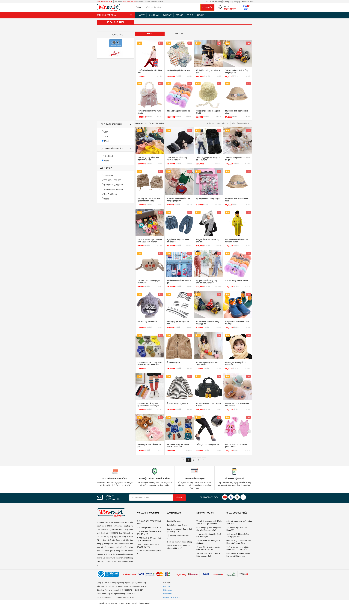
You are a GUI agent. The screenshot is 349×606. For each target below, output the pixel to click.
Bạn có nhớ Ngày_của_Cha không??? (236, 529)
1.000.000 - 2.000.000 (113, 185)
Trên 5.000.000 (110, 194)
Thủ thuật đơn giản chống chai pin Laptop (208, 541)
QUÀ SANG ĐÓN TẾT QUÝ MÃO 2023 (149, 522)
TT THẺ (190, 15)
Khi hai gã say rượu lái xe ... (177, 525)
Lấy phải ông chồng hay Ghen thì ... (179, 536)
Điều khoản (167, 590)
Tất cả (106, 141)
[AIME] (115, 53)
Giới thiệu (166, 586)
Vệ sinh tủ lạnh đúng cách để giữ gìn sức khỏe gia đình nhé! (209, 522)
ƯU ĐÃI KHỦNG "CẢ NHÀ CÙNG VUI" (149, 552)
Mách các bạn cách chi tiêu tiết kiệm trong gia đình (208, 554)
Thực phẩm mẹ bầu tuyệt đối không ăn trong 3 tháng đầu (237, 548)
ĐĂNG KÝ (179, 497)
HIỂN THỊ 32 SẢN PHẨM (216, 124)
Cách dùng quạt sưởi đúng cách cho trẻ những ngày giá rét (208, 529)
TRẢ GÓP (179, 15)
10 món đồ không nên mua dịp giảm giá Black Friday (208, 548)
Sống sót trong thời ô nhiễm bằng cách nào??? (239, 522)
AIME (105, 136)
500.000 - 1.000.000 (112, 180)
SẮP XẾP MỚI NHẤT (239, 124)
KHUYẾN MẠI (154, 15)
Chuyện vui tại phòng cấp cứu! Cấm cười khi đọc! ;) (178, 547)
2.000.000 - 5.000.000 (113, 189)
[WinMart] (115, 512)
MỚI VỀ (142, 15)
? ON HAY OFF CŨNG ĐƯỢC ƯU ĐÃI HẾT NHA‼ (149, 532)
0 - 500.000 (108, 175)
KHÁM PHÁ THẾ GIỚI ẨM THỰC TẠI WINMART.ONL (149, 539)
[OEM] (115, 43)
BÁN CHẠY (167, 15)
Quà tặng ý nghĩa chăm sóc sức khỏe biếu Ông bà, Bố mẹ (238, 541)
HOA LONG (108, 156)
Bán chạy (179, 34)
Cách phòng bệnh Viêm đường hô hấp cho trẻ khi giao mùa (239, 554)
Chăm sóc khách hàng (171, 597)
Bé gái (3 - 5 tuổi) (115, 22)
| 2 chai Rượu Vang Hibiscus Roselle (126, 1)
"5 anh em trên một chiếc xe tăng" (179, 542)
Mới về (150, 34)
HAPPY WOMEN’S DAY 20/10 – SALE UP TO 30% (149, 545)
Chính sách (167, 594)
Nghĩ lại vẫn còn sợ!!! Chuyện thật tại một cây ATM (179, 530)
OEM (105, 132)
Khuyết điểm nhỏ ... (174, 521)
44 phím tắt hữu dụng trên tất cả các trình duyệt (208, 535)
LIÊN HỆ (200, 15)
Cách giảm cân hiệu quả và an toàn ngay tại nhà (237, 535)
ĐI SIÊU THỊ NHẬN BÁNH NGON (149, 528)
